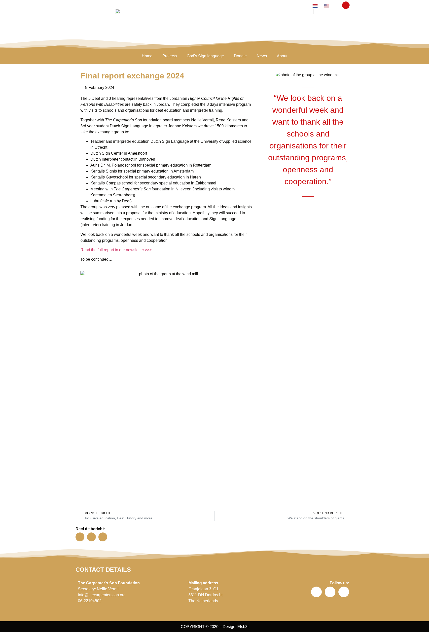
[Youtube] (343, 592)
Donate (240, 56)
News (262, 56)
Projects (169, 56)
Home (147, 56)
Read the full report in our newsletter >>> (116, 250)
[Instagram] (330, 592)
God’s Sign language (205, 56)
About (282, 56)
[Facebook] (316, 592)
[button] (346, 5)
